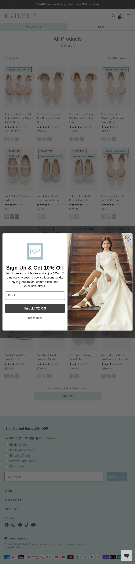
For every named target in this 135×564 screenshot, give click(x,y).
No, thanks (35, 317)
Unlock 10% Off (35, 308)
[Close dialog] (128, 237)
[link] (35, 251)
